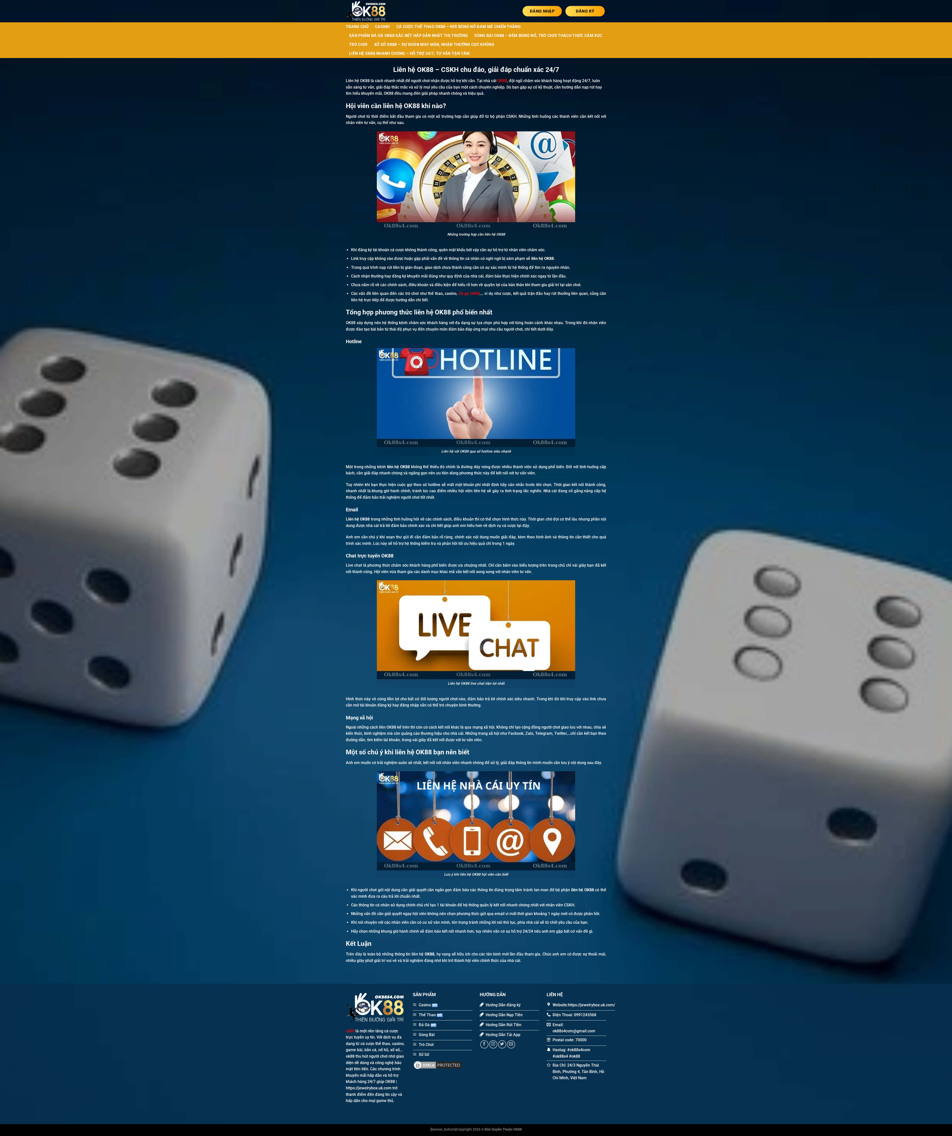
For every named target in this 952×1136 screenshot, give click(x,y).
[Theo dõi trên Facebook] (484, 1044)
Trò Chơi (358, 44)
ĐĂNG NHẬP (542, 11)
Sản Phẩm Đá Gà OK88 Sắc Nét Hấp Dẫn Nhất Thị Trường (408, 35)
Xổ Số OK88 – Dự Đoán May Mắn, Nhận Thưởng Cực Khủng (434, 44)
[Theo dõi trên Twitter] (502, 1044)
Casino (382, 26)
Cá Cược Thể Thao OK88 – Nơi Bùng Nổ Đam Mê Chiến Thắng (458, 26)
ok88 (350, 1031)
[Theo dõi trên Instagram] (493, 1044)
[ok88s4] (370, 11)
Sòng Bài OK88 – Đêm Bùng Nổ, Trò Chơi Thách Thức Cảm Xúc (538, 35)
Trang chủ (357, 26)
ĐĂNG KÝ (585, 11)
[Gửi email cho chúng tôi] (511, 1044)
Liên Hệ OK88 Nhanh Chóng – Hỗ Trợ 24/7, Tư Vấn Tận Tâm (409, 53)
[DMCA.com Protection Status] (437, 1064)
